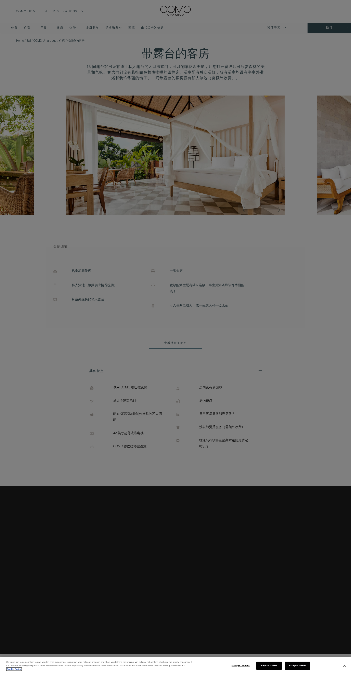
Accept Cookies (297, 665)
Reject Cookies (269, 665)
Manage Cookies (241, 665)
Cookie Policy (14, 669)
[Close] (344, 665)
